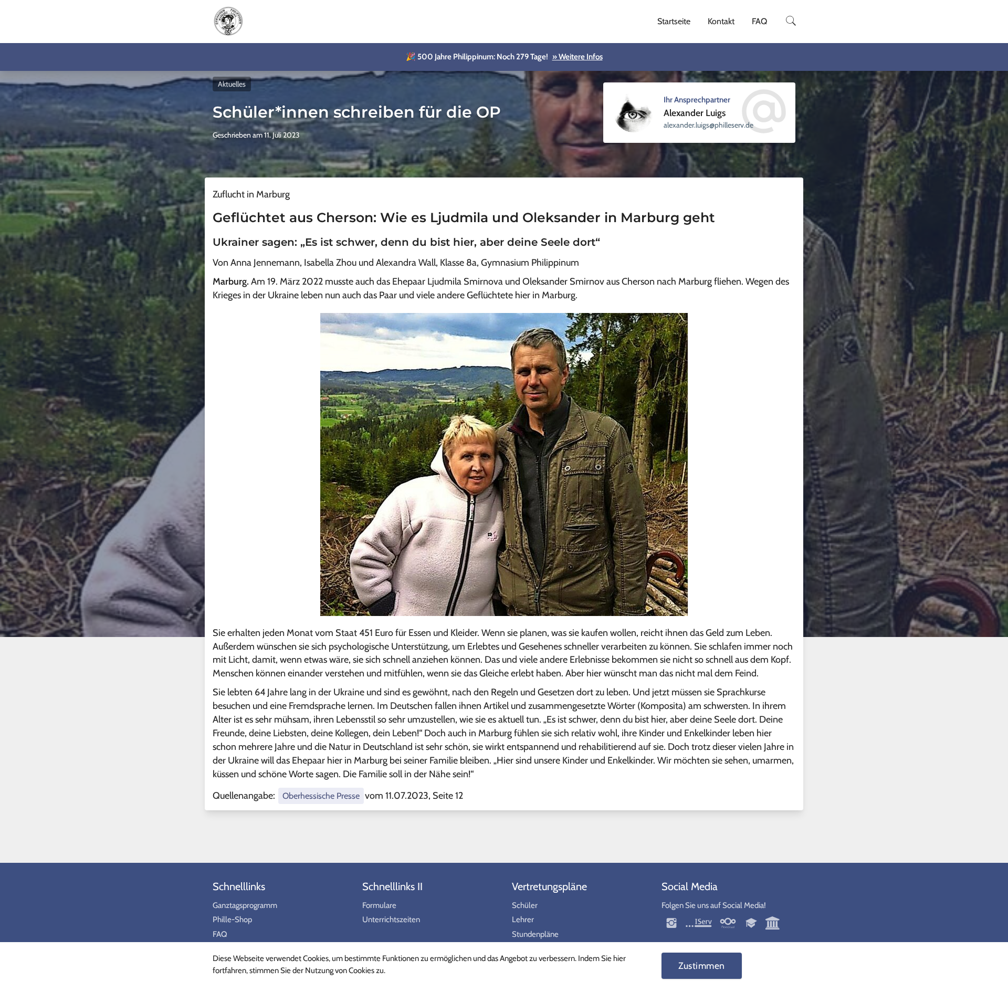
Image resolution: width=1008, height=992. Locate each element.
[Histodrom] (772, 922)
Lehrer (523, 919)
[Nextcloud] (728, 922)
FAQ (759, 21)
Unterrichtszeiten (391, 919)
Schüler (525, 905)
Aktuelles (232, 84)
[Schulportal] (752, 922)
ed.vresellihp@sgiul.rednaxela (708, 125)
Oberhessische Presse (321, 795)
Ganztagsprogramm (245, 905)
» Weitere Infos (577, 56)
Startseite (673, 21)
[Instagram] (672, 922)
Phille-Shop (232, 919)
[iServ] (699, 922)
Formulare (379, 905)
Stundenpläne (535, 934)
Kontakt (721, 21)
